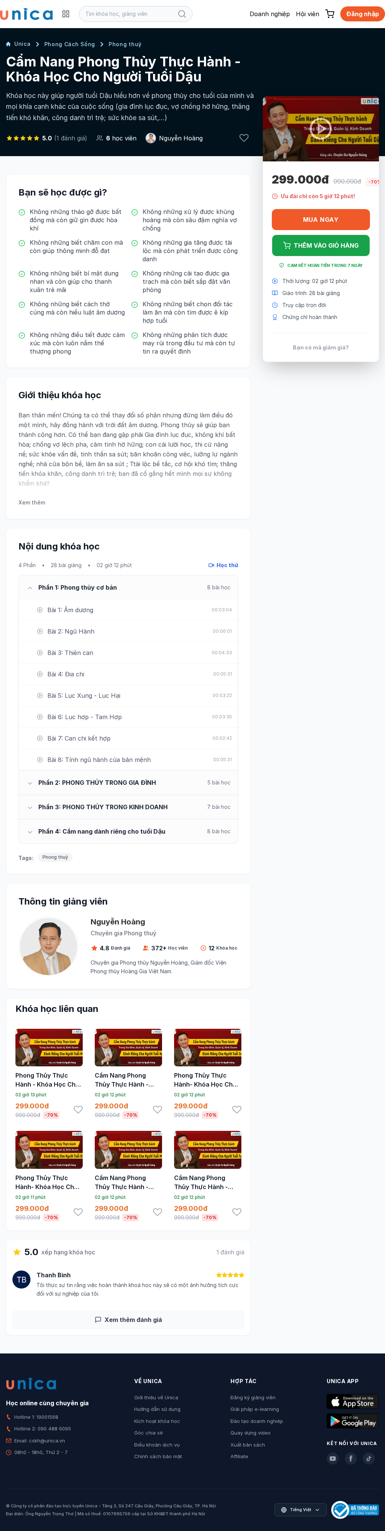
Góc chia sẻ (148, 1433)
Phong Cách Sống (69, 44)
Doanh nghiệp (270, 14)
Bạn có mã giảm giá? (321, 347)
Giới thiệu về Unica (156, 1397)
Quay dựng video (250, 1433)
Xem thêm (31, 502)
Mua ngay (321, 219)
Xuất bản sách (247, 1445)
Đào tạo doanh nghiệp (256, 1421)
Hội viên (307, 14)
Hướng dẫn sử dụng (157, 1409)
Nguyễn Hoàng (181, 138)
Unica (22, 44)
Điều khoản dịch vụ (157, 1445)
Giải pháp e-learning (254, 1409)
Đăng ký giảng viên (253, 1397)
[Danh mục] (66, 14)
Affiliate (239, 1456)
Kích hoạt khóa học (157, 1421)
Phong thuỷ (125, 44)
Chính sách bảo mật (158, 1456)
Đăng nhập (362, 14)
